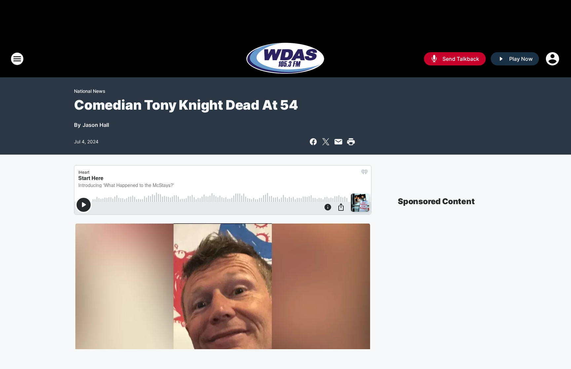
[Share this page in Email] (338, 141)
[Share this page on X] (325, 141)
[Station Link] (286, 59)
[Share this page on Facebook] (313, 141)
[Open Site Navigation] (17, 58)
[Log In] (553, 58)
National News (89, 91)
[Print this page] (351, 141)
